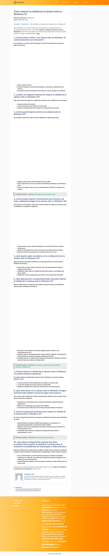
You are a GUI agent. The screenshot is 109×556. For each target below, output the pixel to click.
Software (46, 539)
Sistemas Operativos (60, 536)
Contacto (16, 505)
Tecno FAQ (65, 2)
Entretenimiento (51, 516)
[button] (93, 2)
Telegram (51, 541)
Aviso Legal (16, 503)
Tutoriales (62, 541)
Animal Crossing (61, 505)
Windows (85, 2)
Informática (58, 524)
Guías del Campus (51, 520)
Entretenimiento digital (60, 516)
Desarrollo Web (49, 514)
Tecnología (45, 541)
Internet (55, 527)
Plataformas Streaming (48, 532)
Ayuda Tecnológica (54, 510)
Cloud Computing (56, 512)
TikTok (55, 541)
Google (52, 518)
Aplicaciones (47, 507)
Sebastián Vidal (23, 19)
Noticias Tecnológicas (62, 529)
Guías (56, 2)
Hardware (49, 524)
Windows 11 (56, 547)
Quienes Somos (18, 500)
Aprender (75, 2)
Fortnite (44, 518)
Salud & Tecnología (50, 536)
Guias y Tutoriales (60, 518)
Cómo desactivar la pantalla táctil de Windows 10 (28, 489)
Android (54, 505)
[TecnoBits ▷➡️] (19, 2)
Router (43, 536)
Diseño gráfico (57, 514)
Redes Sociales (58, 534)
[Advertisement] (40, 58)
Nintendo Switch (53, 529)
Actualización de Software (47, 505)
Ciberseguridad (47, 512)
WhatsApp (58, 544)
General (48, 518)
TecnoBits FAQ (56, 539)
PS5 (56, 532)
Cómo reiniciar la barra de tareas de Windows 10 (27, 490)
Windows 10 (25, 24)
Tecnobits (17, 24)
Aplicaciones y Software (60, 507)
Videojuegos (48, 544)
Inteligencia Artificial (47, 526)
